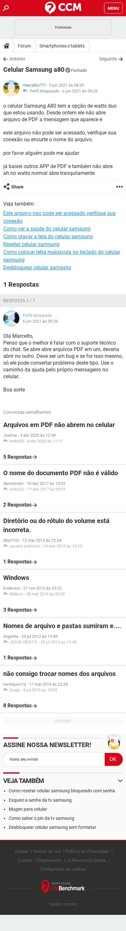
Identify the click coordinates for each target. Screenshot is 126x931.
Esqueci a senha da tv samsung (40, 800)
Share (17, 186)
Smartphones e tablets (62, 45)
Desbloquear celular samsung (37, 267)
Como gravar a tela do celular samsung (48, 236)
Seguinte (108, 58)
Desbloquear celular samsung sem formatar (52, 827)
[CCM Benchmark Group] (63, 887)
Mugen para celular (28, 809)
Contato (25, 860)
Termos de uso (47, 851)
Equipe (21, 851)
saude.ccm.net (63, 904)
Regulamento (49, 860)
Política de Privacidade (87, 851)
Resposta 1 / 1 (19, 300)
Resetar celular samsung (31, 244)
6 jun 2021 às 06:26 (80, 91)
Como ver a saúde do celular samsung (46, 229)
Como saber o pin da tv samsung (41, 818)
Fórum (24, 45)
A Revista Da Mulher (87, 860)
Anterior (17, 58)
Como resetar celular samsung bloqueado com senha (62, 790)
